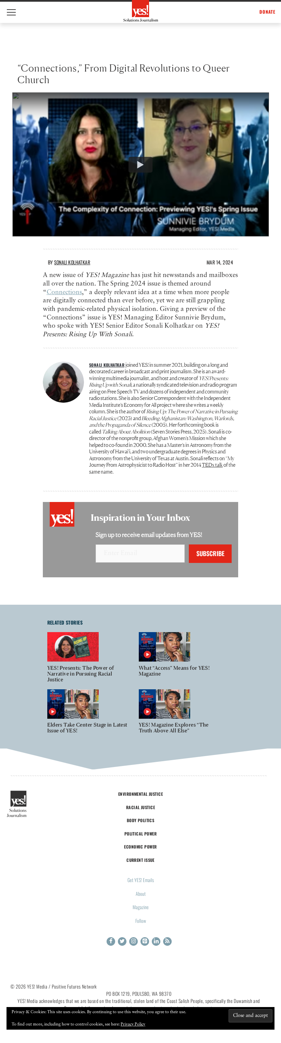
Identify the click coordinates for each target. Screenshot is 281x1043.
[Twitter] (122, 941)
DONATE (267, 12)
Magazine (141, 906)
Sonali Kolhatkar (72, 262)
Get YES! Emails (140, 879)
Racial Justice (140, 807)
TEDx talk (212, 465)
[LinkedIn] (156, 941)
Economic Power (140, 847)
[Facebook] (111, 941)
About (141, 893)
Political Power (140, 834)
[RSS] (167, 941)
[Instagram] (133, 941)
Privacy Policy (133, 1024)
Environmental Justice (140, 794)
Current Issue (140, 860)
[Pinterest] (144, 941)
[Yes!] (140, 11)
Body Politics (141, 820)
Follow (140, 920)
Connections (64, 292)
